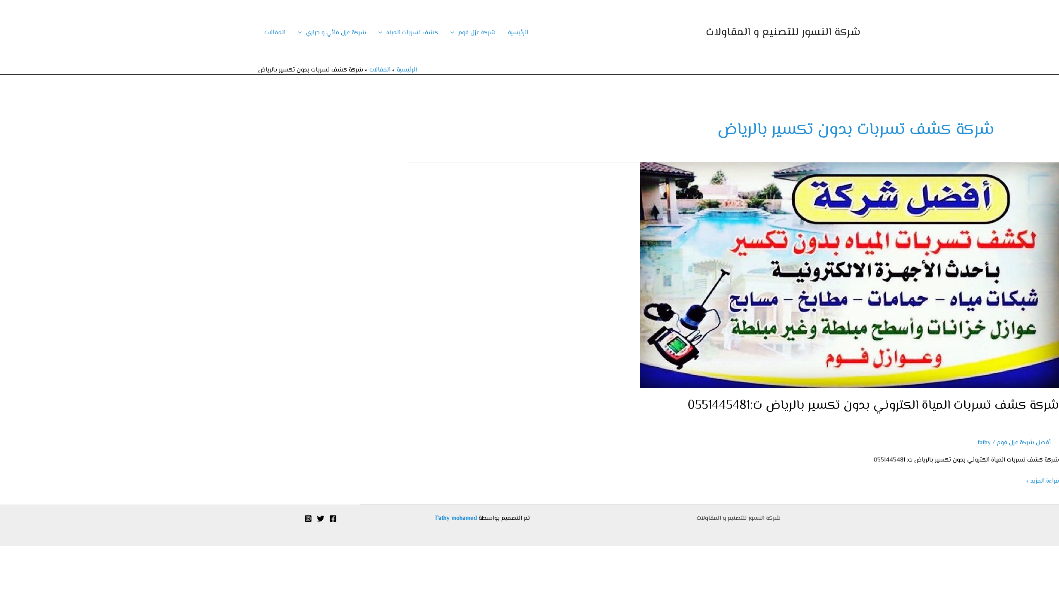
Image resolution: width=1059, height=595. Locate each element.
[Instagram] (308, 518)
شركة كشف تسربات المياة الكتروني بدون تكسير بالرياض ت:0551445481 (873, 405)
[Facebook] (333, 518)
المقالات (274, 33)
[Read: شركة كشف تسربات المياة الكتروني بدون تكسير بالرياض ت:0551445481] (849, 275)
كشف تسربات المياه (412, 33)
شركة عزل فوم (477, 33)
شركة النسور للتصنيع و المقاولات (783, 32)
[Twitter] (320, 518)
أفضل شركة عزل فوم (1024, 442)
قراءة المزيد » (1042, 481)
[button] (454, 33)
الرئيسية (518, 33)
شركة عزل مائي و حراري (336, 33)
